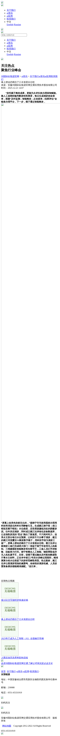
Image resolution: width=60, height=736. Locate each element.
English (10, 24)
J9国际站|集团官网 (10, 76)
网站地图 (6, 726)
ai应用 (10, 16)
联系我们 (11, 19)
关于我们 (11, 10)
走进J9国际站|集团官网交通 (27, 663)
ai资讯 (10, 13)
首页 (3, 671)
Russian (17, 24)
